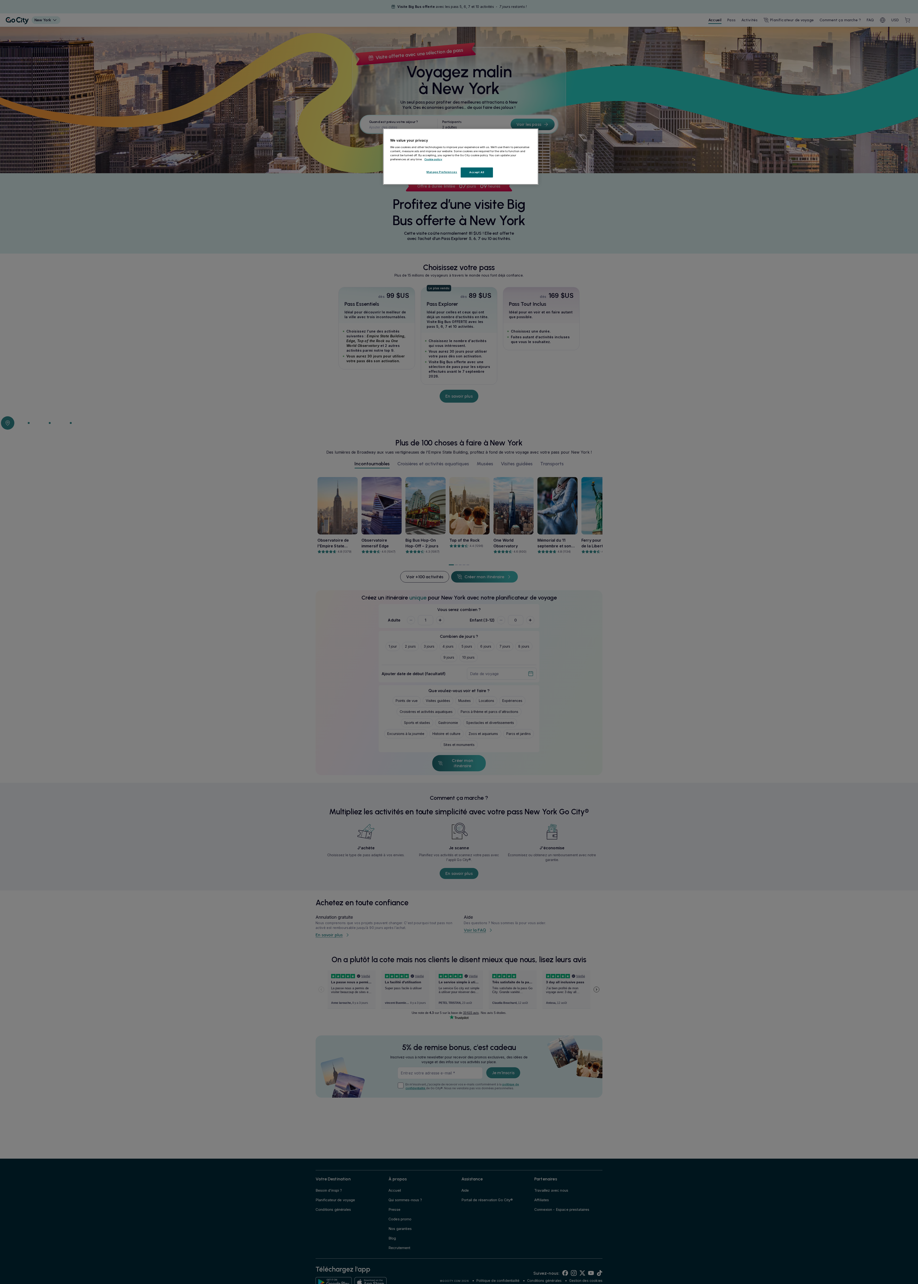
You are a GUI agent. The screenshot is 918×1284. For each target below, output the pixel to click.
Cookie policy (433, 159)
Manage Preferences (441, 172)
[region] (460, 156)
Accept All (476, 172)
